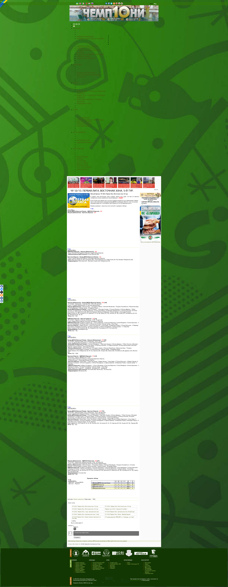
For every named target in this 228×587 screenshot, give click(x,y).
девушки (125, 541)
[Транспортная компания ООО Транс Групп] (128, 556)
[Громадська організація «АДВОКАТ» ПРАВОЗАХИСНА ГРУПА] (106, 556)
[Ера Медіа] (96, 554)
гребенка (90, 541)
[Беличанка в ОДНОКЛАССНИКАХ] (114, 4)
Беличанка (73, 541)
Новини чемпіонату (78, 499)
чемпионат (84, 541)
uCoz (94, 583)
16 (79, 544)
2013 (73, 544)
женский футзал (103, 541)
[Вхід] (74, 529)
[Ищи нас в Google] (117, 4)
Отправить (77, 537)
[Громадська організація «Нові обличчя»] (118, 554)
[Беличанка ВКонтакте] (106, 4)
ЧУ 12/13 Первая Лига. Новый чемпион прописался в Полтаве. (86, 517)
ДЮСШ (94, 541)
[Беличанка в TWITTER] (111, 4)
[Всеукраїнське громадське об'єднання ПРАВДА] (154, 557)
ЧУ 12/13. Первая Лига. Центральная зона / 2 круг (85, 514)
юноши (97, 541)
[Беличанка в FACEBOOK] (109, 4)
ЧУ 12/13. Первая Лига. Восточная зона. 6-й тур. (85, 509)
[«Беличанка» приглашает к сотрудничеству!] (150, 240)
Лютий (76, 544)
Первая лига (79, 541)
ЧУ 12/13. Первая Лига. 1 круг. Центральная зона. (85, 511)
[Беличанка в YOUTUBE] (119, 4)
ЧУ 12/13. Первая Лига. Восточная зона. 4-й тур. (118, 506)
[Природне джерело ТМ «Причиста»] (85, 556)
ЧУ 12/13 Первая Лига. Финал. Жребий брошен (117, 514)
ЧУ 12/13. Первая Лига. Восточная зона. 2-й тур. (85, 506)
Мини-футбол (111, 541)
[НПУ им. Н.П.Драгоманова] (76, 556)
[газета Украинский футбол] (141, 554)
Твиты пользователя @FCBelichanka (150, 242)
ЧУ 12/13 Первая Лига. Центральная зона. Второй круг (120, 511)
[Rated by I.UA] (117, 582)
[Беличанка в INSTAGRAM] (122, 4)
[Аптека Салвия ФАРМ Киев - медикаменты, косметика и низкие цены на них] (150, 196)
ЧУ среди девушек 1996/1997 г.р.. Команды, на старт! (119, 517)
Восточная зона (118, 541)
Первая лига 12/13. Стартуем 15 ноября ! (116, 509)
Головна (70, 544)
